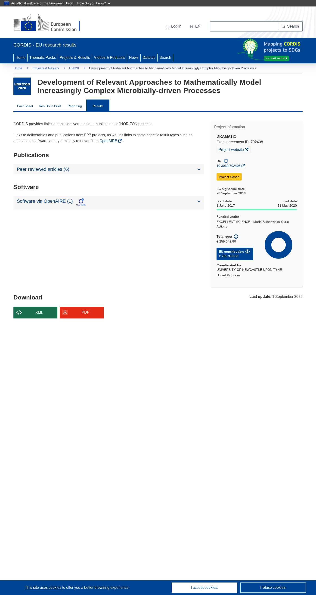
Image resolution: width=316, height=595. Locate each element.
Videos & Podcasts (109, 57)
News (134, 57)
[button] (195, 26)
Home (20, 57)
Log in (176, 26)
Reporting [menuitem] (75, 106)
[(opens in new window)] (50, 23)
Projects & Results (75, 57)
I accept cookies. (204, 587)
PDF (85, 312)
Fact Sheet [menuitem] (25, 106)
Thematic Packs (42, 57)
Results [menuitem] (98, 106)
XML (39, 313)
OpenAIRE (108, 141)
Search (165, 57)
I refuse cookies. (273, 587)
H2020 (74, 68)
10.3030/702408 (229, 166)
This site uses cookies (43, 587)
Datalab (149, 57)
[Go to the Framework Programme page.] (22, 86)
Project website (231, 150)
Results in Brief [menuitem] (50, 106)
